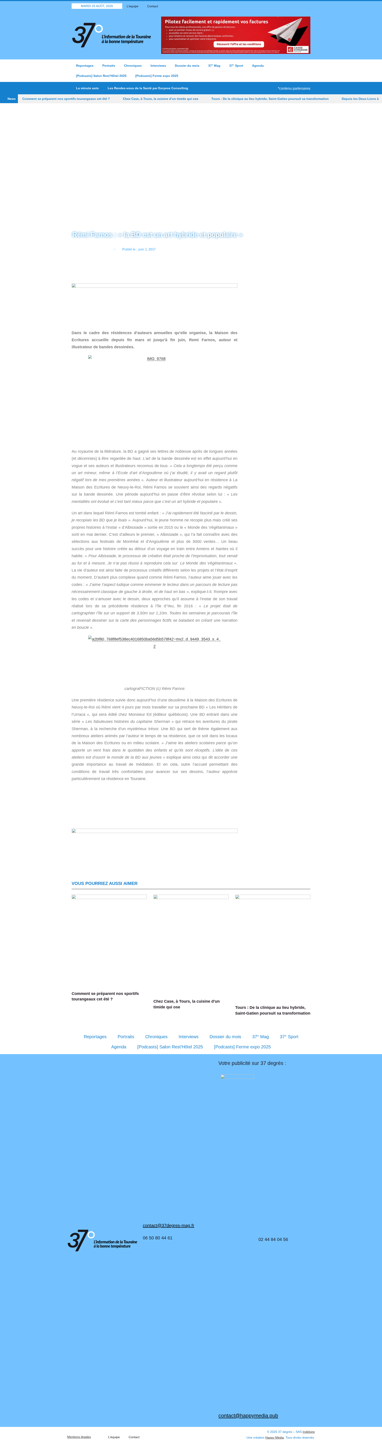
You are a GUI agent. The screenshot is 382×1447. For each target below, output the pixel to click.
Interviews (158, 65)
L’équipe (132, 6)
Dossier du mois (187, 65)
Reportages (85, 65)
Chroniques (133, 65)
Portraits (108, 65)
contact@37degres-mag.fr (168, 1225)
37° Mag (214, 65)
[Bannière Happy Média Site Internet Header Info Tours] (154, 304)
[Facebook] (284, 6)
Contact (152, 6)
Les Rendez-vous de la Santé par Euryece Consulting (148, 88)
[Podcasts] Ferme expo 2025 (156, 76)
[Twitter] (291, 6)
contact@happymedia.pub (248, 1416)
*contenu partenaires (294, 88)
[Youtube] (299, 6)
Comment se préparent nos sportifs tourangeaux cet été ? (66, 98)
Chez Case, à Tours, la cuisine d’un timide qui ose (160, 98)
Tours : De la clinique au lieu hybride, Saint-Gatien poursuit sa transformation (270, 98)
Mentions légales (79, 1437)
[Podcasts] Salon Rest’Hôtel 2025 (101, 76)
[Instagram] (307, 6)
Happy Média (274, 1437)
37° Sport (236, 65)
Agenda (258, 65)
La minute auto (87, 88)
